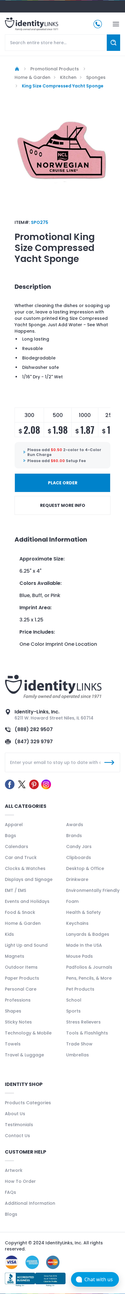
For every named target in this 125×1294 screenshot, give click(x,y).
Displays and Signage (28, 879)
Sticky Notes (18, 1022)
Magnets (14, 956)
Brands (74, 836)
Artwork (13, 1170)
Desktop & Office (85, 868)
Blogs (11, 1214)
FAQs (10, 1192)
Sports (73, 1011)
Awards (74, 825)
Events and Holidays (27, 901)
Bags (10, 836)
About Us (15, 1114)
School (73, 1000)
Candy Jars (79, 846)
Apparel (14, 825)
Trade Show (79, 1044)
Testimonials (19, 1125)
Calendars (16, 846)
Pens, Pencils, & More (89, 978)
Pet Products (80, 989)
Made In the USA (84, 945)
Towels (13, 1044)
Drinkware (77, 879)
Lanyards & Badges (87, 934)
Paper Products (22, 978)
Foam (72, 901)
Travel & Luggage (24, 1055)
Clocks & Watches (25, 868)
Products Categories (28, 1103)
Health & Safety (83, 912)
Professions (18, 1000)
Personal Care (20, 989)
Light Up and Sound (26, 945)
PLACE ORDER (62, 483)
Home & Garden (23, 923)
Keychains (77, 923)
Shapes (13, 1011)
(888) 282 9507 (34, 729)
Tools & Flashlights (87, 1033)
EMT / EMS (15, 890)
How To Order (20, 1181)
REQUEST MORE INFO (62, 505)
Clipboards (78, 857)
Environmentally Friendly (93, 890)
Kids (9, 934)
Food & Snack (20, 912)
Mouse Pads (79, 956)
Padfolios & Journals (89, 967)
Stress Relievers (83, 1022)
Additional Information (30, 1203)
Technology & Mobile (28, 1033)
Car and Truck (21, 857)
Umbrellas (77, 1055)
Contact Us (17, 1136)
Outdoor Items (21, 967)
